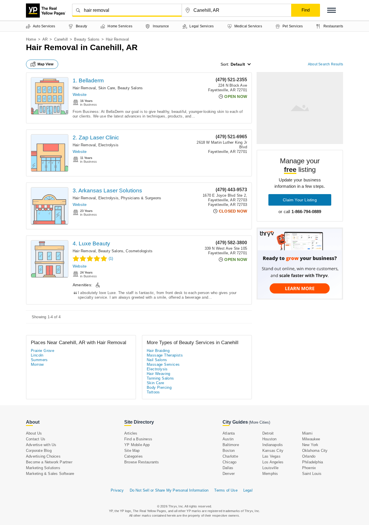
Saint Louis (311, 473)
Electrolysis (108, 145)
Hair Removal (84, 88)
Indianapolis (272, 445)
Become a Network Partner (49, 462)
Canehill (61, 39)
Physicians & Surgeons (141, 198)
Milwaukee (311, 439)
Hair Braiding (158, 350)
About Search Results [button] (325, 64)
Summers (39, 360)
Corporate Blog (39, 450)
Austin (228, 439)
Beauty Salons (86, 39)
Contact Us (35, 439)
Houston (269, 439)
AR (45, 39)
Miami (307, 433)
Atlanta (229, 433)
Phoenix (309, 468)
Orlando (308, 456)
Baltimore (231, 445)
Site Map (132, 450)
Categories (133, 456)
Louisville (270, 468)
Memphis (270, 473)
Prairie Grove (42, 350)
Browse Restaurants (141, 462)
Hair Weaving (158, 374)
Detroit (268, 433)
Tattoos (153, 392)
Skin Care (106, 88)
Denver (229, 473)
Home (31, 39)
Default (238, 64)
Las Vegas (271, 456)
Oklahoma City (315, 450)
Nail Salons (157, 360)
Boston (229, 450)
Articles (131, 433)
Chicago (229, 462)
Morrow (37, 364)
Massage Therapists (165, 355)
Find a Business (138, 439)
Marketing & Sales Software (50, 473)
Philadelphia (312, 462)
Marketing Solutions (43, 468)
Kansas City (272, 450)
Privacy (117, 490)
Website (79, 94)
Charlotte (230, 456)
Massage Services (163, 364)
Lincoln (37, 355)
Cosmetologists (139, 251)
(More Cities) (259, 422)
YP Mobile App (137, 445)
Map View (45, 64)
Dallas (228, 468)
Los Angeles (272, 462)
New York (310, 445)
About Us (34, 433)
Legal (248, 490)
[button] (331, 10)
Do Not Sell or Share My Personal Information (169, 490)
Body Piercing (159, 387)
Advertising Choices (43, 456)
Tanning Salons (160, 378)
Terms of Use (225, 490)
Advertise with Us (41, 445)
